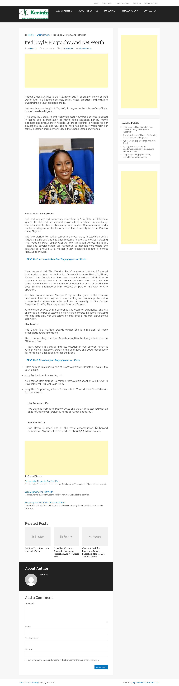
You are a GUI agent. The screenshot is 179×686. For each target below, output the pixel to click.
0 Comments (85, 48)
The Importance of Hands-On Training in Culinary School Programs (140, 136)
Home (96, 3)
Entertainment (123, 3)
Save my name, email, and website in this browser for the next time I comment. (63, 660)
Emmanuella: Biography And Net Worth (42, 481)
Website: (29, 649)
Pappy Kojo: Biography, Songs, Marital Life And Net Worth (137, 156)
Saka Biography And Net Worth (39, 492)
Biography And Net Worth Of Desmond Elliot (45, 502)
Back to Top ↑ (153, 682)
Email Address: (31, 638)
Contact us (150, 11)
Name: (28, 627)
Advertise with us (88, 11)
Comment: (29, 603)
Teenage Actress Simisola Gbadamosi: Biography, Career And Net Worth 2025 (138, 149)
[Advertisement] (66, 70)
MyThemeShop (139, 682)
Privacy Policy (130, 11)
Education (107, 3)
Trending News (151, 3)
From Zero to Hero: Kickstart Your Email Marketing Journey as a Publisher (138, 129)
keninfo (33, 48)
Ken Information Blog (29, 682)
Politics (137, 3)
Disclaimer (110, 11)
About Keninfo (64, 11)
